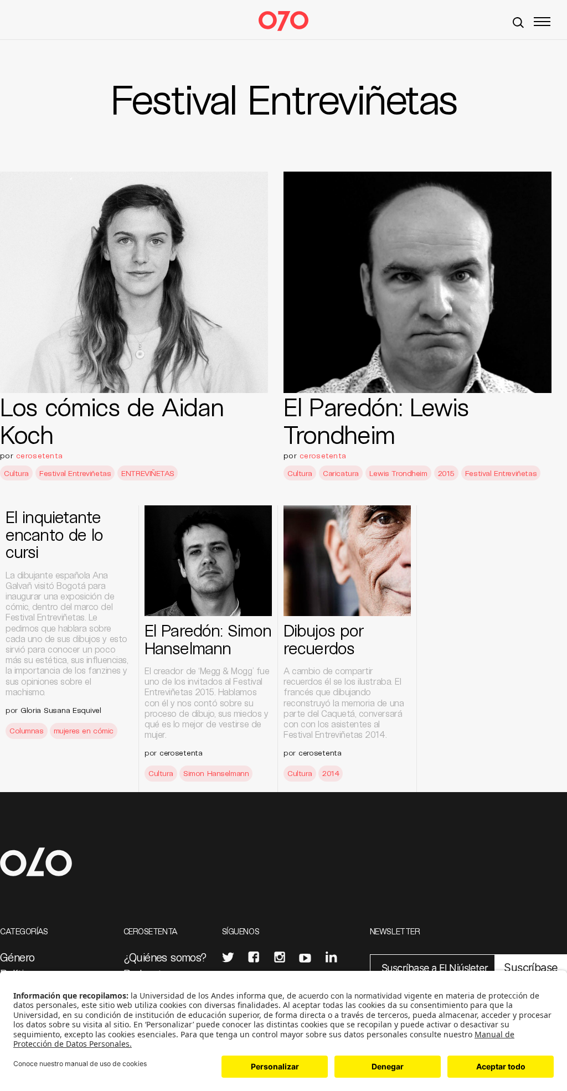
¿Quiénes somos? (165, 957)
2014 (330, 773)
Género (17, 957)
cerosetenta (39, 455)
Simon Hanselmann (216, 773)
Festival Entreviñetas (75, 473)
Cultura (16, 473)
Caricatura (341, 473)
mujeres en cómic (84, 730)
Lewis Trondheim (398, 473)
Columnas (26, 730)
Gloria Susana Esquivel (60, 710)
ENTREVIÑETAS (147, 473)
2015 (446, 473)
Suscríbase (531, 967)
